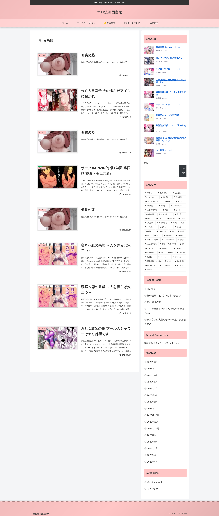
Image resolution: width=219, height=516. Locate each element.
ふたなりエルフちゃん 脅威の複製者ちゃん (164, 311)
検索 (146, 162)
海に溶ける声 (154, 302)
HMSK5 (151, 289)
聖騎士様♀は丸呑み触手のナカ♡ (164, 295)
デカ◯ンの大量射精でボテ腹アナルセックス (165, 321)
